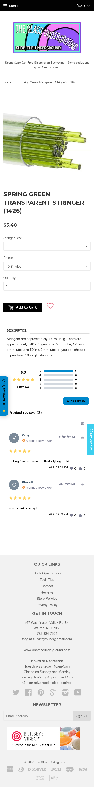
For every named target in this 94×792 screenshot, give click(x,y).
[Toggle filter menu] (82, 423)
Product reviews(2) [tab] (25, 412)
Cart (87, 5)
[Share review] (82, 438)
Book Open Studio (47, 573)
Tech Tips (47, 579)
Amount (9, 257)
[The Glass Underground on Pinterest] (40, 693)
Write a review (76, 401)
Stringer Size (12, 238)
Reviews (47, 592)
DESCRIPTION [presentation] (17, 330)
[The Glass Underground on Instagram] (65, 693)
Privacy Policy (47, 604)
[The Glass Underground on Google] (53, 693)
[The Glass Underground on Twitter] (16, 693)
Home (7, 82)
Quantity (9, 277)
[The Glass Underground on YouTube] (77, 693)
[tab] (17, 330)
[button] (50, 305)
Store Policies (47, 598)
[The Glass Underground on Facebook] (28, 693)
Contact (47, 585)
